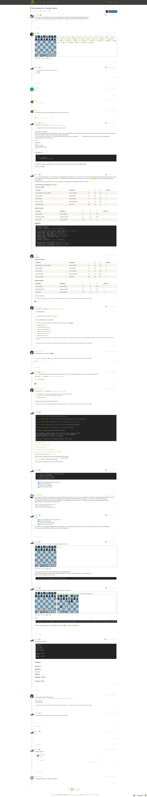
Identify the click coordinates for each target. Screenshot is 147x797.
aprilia (36, 33)
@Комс (40, 306)
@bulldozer (42, 391)
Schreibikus (37, 15)
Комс (36, 254)
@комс (41, 308)
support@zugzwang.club (74, 794)
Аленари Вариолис (39, 494)
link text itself (52, 454)
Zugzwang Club (54, 794)
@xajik (43, 123)
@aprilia (37, 177)
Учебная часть (36, 11)
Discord (84, 794)
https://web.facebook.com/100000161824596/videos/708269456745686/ (53, 698)
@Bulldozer (41, 389)
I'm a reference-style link (41, 447)
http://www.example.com (41, 458)
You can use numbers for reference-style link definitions (48, 451)
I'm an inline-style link (40, 442)
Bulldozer (37, 67)
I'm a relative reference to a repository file (45, 449)
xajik (36, 100)
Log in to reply (112, 11)
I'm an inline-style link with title (42, 445)
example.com (38, 459)
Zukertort (37, 87)
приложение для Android (92, 794)
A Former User (38, 776)
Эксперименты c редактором (55, 125)
